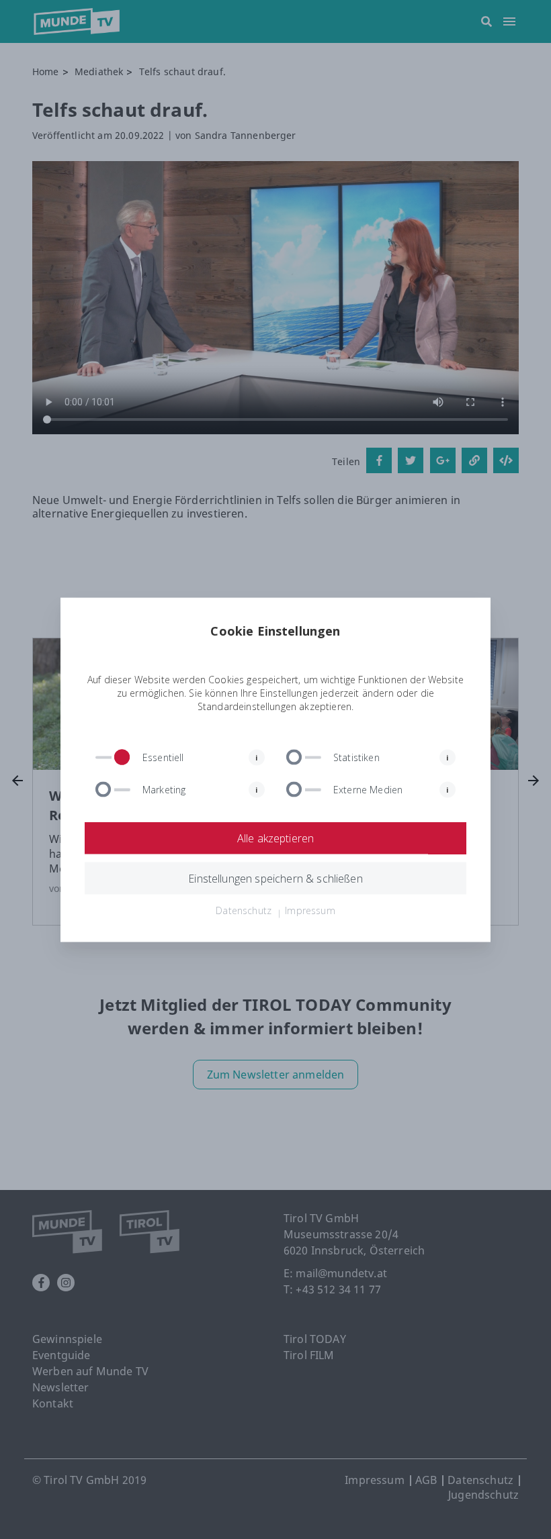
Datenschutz (243, 909)
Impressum (310, 909)
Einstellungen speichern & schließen (275, 878)
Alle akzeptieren (275, 837)
